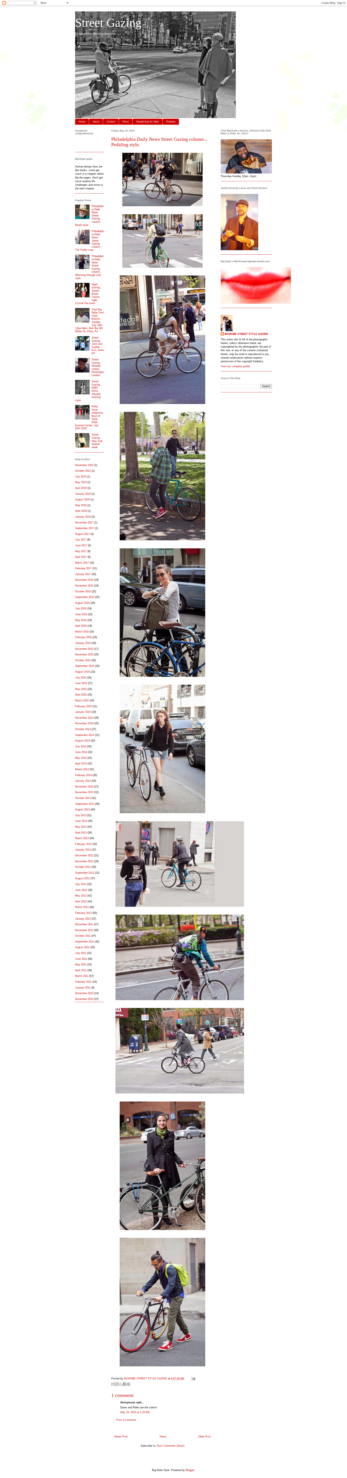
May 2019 (81, 482)
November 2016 (84, 585)
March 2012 (82, 907)
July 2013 (80, 815)
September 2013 (84, 803)
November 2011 (84, 930)
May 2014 (81, 757)
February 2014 (83, 775)
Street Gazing (108, 22)
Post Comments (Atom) (170, 1445)
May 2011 (80, 964)
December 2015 (84, 648)
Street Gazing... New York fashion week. (97, 441)
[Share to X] (121, 1384)
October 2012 (83, 866)
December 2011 (84, 924)
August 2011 (82, 947)
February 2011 (83, 981)
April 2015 (81, 694)
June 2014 (81, 752)
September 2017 (84, 528)
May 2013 (81, 826)
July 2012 (80, 884)
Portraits (170, 121)
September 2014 (84, 734)
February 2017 (83, 568)
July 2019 (80, 476)
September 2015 (84, 665)
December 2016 (84, 579)
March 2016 (82, 631)
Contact (111, 121)
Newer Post (121, 1436)
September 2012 (84, 872)
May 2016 (81, 620)
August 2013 (82, 809)
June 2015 (81, 683)
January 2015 (83, 711)
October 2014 (83, 729)
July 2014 (80, 746)
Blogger (190, 1470)
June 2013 (81, 820)
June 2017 (81, 545)
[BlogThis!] (117, 1384)
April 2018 (81, 510)
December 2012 (84, 855)
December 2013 (84, 786)
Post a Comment (126, 1419)
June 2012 (81, 889)
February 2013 (83, 844)
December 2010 (84, 993)
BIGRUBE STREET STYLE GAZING (246, 334)
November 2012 (84, 861)
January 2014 (83, 780)
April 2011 (81, 970)
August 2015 (82, 671)
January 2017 (83, 574)
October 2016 (83, 591)
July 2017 (80, 539)
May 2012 (81, 895)
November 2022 (84, 465)
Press (125, 121)
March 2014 (82, 769)
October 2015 (83, 660)
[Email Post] (192, 1378)
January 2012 (83, 918)
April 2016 (81, 625)
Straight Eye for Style (147, 121)
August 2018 (82, 499)
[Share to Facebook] (124, 1384)
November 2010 (84, 999)
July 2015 (80, 677)
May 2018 (81, 505)
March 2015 (82, 700)
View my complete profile (235, 366)
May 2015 (81, 689)
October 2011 (83, 935)
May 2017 (81, 551)
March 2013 (82, 838)
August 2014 (82, 740)
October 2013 (83, 798)
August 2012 (82, 878)
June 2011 (81, 958)
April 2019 (81, 488)
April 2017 (81, 556)
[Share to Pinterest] (128, 1384)
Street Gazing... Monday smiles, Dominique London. (98, 367)
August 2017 (82, 534)
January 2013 (83, 849)
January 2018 (83, 516)
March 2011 (82, 975)
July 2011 (80, 953)
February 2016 (83, 637)
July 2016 (80, 608)
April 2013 (81, 832)
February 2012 (83, 912)
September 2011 (84, 941)
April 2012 (81, 901)
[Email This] (113, 1384)
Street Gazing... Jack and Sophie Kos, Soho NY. (98, 345)
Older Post (204, 1436)
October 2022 (83, 470)
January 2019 (83, 493)
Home (82, 121)
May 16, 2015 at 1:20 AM (135, 1412)
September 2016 (84, 597)
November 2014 (84, 723)
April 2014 (81, 763)
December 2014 (84, 717)
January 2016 (83, 643)
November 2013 (84, 792)
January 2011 (83, 987)
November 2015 (84, 654)
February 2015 (83, 706)
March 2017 (82, 562)
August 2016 (82, 602)
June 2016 (81, 614)
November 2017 (84, 522)
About (96, 121)
